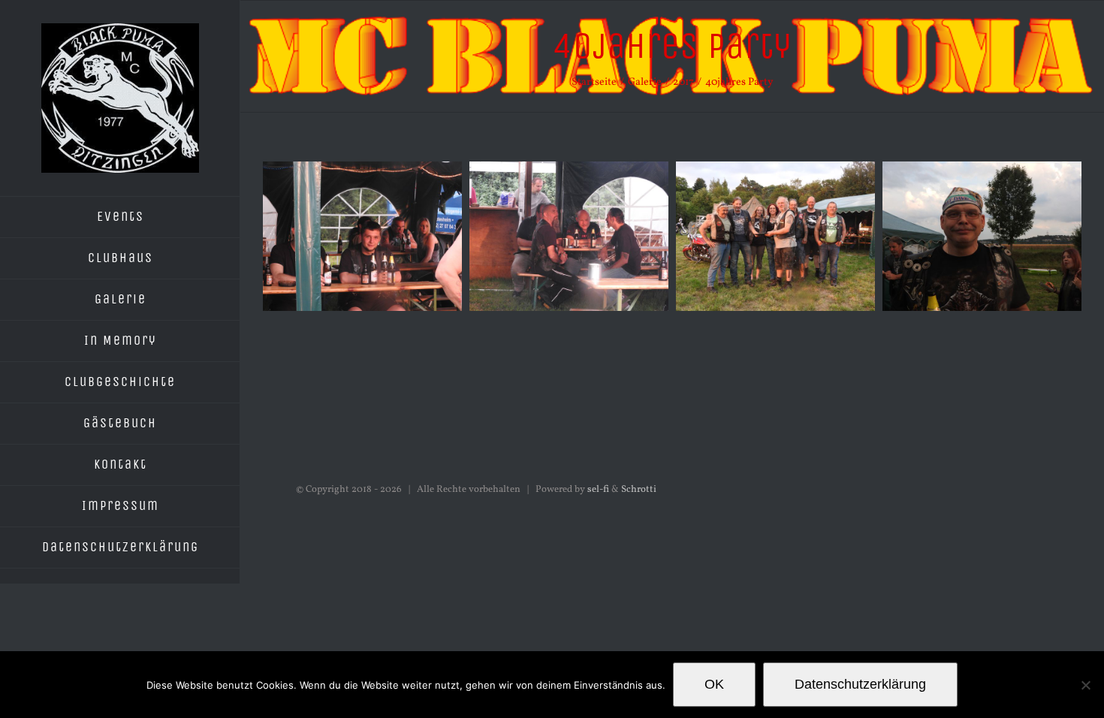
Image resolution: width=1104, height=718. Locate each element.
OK (714, 684)
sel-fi (598, 489)
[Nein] (1085, 684)
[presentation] (245, 294)
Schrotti (638, 489)
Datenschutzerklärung (860, 684)
